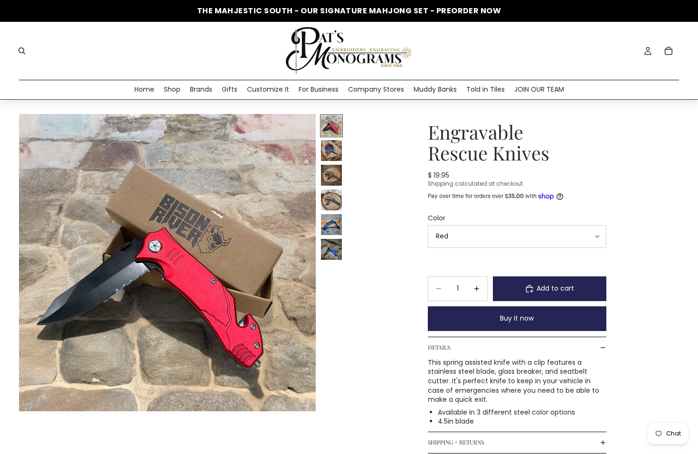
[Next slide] (305, 262)
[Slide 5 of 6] (331, 224)
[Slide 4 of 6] (331, 199)
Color (436, 218)
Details (439, 347)
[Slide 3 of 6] (331, 175)
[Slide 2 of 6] (331, 150)
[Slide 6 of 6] (331, 249)
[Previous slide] (29, 262)
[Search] (21, 50)
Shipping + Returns (456, 442)
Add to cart (555, 288)
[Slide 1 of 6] (331, 125)
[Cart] (668, 50)
